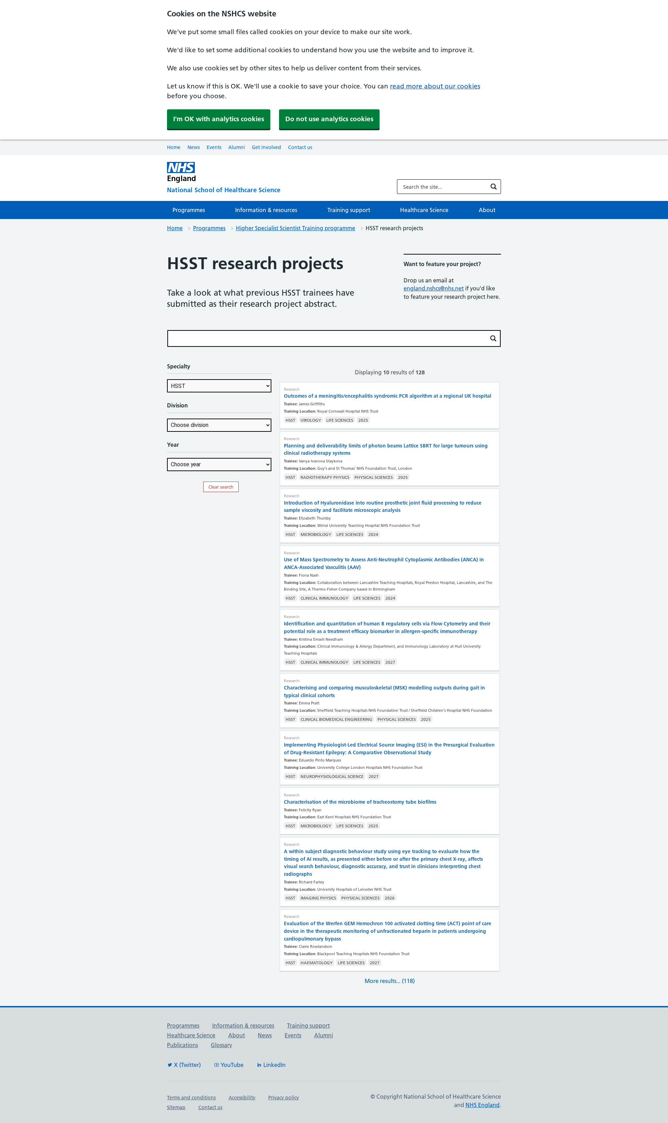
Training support (348, 209)
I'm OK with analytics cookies (218, 119)
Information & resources (266, 209)
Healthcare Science (424, 209)
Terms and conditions (191, 1097)
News (194, 147)
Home (174, 147)
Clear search (220, 487)
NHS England (483, 1104)
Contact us (300, 147)
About (487, 209)
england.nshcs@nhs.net (434, 288)
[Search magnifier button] (494, 187)
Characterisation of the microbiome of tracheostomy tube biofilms (360, 802)
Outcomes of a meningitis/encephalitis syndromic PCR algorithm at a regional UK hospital (387, 396)
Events (214, 147)
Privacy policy (283, 1097)
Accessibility (242, 1097)
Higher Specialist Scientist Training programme (295, 228)
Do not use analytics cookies (329, 119)
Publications (182, 1045)
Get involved (266, 147)
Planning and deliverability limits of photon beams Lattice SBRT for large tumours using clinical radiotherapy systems (386, 450)
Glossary (221, 1045)
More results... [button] (390, 980)
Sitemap (176, 1107)
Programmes (189, 209)
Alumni (236, 147)
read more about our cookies (435, 86)
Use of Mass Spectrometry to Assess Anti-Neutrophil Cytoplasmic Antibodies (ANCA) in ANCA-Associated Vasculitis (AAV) (384, 563)
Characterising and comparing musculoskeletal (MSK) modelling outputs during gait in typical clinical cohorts (384, 692)
